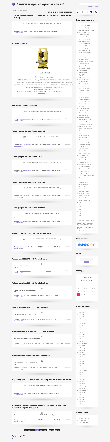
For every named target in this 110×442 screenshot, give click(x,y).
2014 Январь (82, 404)
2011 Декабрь (82, 392)
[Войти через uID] (79, 245)
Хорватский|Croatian (84, 182)
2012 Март (81, 397)
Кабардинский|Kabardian (85, 93)
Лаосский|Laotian (83, 115)
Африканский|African (84, 41)
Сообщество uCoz (83, 420)
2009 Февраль (82, 330)
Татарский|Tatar (83, 160)
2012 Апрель (82, 399)
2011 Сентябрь (83, 386)
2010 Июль (82, 366)
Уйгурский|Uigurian (84, 171)
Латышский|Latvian (84, 117)
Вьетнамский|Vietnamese (86, 61)
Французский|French (25, 119)
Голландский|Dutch (84, 63)
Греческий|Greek (83, 66)
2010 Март (81, 357)
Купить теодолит (20, 43)
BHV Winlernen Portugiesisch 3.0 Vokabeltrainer (33, 331)
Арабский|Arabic (83, 37)
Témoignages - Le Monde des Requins (28, 182)
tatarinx (46, 31)
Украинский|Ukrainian (85, 169)
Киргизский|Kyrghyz (84, 101)
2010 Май (81, 361)
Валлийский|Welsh (84, 57)
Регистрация (91, 6)
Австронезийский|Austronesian (87, 28)
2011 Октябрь (82, 388)
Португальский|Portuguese (27, 343)
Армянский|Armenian (84, 39)
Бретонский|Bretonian (85, 52)
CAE (80, 209)
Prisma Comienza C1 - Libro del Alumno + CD (31, 233)
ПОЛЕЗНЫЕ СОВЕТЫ (27, 91)
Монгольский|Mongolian (85, 128)
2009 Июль (82, 339)
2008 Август (82, 316)
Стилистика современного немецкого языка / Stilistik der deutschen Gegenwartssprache (39, 406)
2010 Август (82, 368)
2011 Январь (82, 379)
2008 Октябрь (82, 321)
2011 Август (82, 383)
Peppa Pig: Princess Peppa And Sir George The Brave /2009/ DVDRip (41, 380)
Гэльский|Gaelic (83, 70)
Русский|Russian (24, 31)
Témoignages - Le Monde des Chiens (27, 156)
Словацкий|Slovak (84, 151)
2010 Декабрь (82, 377)
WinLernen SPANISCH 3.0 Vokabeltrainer (30, 283)
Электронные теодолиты (44, 75)
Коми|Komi (82, 106)
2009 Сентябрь (83, 343)
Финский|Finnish (83, 178)
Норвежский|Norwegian (85, 133)
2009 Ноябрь (82, 348)
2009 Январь (82, 328)
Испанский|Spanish (25, 246)
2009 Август (82, 341)
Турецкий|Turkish (83, 162)
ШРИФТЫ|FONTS (83, 230)
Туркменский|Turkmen (85, 164)
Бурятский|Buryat (84, 54)
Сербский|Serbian (84, 148)
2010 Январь (82, 352)
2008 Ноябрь (82, 323)
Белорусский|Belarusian (85, 46)
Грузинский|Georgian (84, 68)
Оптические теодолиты (44, 77)
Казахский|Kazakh (84, 90)
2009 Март (81, 332)
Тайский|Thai (82, 157)
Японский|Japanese (25, 319)
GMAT (80, 216)
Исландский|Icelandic (84, 84)
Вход (96, 6)
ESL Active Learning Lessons (24, 105)
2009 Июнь (82, 336)
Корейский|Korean (84, 108)
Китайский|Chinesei (84, 104)
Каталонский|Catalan (84, 99)
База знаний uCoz (83, 422)
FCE (80, 207)
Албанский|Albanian (84, 32)
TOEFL (80, 202)
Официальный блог (84, 418)
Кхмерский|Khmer (84, 113)
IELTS (80, 204)
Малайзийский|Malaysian (86, 124)
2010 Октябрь (82, 372)
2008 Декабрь (82, 325)
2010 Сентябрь (83, 370)
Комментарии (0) (18, 32)
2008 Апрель (82, 314)
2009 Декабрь (82, 350)
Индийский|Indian (84, 77)
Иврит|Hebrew (83, 75)
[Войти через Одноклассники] (94, 245)
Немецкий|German (25, 419)
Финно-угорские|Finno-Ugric (86, 175)
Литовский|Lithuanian (85, 119)
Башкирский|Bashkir (84, 43)
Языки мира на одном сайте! (40, 4)
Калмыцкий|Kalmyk (84, 97)
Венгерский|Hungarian (85, 59)
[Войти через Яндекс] (88, 245)
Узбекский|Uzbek (83, 173)
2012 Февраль (82, 395)
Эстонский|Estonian (84, 193)
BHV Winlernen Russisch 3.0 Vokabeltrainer (31, 355)
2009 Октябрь (82, 345)
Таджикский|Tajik (83, 155)
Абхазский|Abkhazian (84, 25)
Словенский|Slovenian (85, 153)
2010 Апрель (82, 359)
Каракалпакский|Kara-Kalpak (86, 95)
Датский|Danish (83, 72)
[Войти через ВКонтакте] (82, 245)
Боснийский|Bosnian (84, 50)
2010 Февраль (82, 354)
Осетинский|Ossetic (84, 135)
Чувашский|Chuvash (84, 189)
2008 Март (81, 312)
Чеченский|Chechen (84, 184)
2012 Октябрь (82, 401)
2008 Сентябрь (83, 319)
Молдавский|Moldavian (85, 126)
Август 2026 (87, 277)
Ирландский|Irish (83, 81)
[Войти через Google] (91, 244)
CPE (80, 211)
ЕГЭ (80, 218)
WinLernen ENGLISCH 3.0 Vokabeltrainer (30, 259)
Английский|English (25, 271)
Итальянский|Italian (84, 88)
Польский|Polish (83, 137)
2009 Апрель (82, 334)
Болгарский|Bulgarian (85, 48)
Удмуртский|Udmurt (84, 166)
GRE (80, 213)
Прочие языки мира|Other (86, 142)
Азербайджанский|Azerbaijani (87, 30)
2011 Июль (82, 381)
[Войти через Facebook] (85, 245)
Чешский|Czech (83, 186)
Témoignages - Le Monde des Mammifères (30, 131)
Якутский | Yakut (83, 198)
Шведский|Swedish (84, 191)
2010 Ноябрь (82, 374)
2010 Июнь (82, 363)
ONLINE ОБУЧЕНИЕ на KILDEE (87, 220)
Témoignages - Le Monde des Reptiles (28, 208)
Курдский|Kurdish (84, 110)
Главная (14, 10)
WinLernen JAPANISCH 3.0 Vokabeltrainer (30, 307)
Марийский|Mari (83, 122)
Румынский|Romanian (85, 144)
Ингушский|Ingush (84, 79)
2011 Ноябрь (82, 390)
